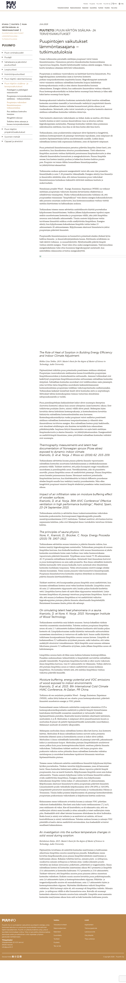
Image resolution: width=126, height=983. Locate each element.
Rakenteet (85, 8)
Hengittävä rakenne (15, 117)
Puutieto (107, 8)
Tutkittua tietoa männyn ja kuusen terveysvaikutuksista (18, 122)
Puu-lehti (99, 3)
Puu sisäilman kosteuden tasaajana (17, 112)
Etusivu (5, 24)
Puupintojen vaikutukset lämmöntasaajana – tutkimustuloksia (16, 105)
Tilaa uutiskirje (90, 939)
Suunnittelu (93, 8)
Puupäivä (92, 3)
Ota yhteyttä (89, 935)
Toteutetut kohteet (63, 8)
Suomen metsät (12, 136)
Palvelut (85, 3)
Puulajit (8, 57)
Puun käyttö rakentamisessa (18, 79)
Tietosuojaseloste (91, 928)
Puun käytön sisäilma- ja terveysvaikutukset (14, 27)
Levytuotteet (10, 69)
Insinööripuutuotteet (14, 74)
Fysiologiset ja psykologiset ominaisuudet (17, 91)
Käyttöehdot (89, 925)
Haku (115, 3)
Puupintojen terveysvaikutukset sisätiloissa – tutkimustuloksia (19, 97)
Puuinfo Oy (107, 3)
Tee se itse (114, 8)
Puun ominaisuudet (14, 52)
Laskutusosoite (90, 932)
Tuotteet (100, 8)
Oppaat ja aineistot (13, 141)
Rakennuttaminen (75, 8)
